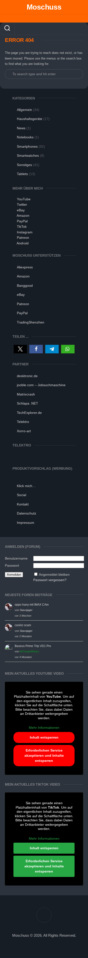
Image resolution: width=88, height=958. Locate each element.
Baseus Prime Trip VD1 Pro (33, 646)
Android (23, 243)
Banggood (25, 285)
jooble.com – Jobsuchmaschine (41, 385)
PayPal (22, 221)
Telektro (23, 422)
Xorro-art (24, 431)
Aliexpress (25, 267)
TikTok (22, 226)
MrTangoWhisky (29, 651)
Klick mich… (26, 486)
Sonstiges (24, 165)
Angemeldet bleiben (54, 574)
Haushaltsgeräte (29, 119)
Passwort (12, 565)
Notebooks (25, 137)
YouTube (24, 199)
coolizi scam (23, 625)
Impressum (25, 523)
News (21, 128)
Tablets (22, 174)
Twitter (22, 204)
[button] (20, 349)
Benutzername (16, 558)
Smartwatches (28, 155)
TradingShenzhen (30, 322)
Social (21, 495)
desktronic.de (27, 376)
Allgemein (24, 110)
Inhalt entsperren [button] (44, 737)
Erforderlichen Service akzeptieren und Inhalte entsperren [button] (44, 755)
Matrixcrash (26, 394)
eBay (21, 210)
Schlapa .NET (27, 403)
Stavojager (26, 610)
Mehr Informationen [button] (44, 728)
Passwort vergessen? (49, 580)
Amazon (23, 215)
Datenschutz (26, 513)
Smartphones (27, 146)
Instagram (25, 232)
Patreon (23, 238)
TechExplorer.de (29, 413)
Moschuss (44, 7)
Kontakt (23, 504)
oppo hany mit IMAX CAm (32, 604)
